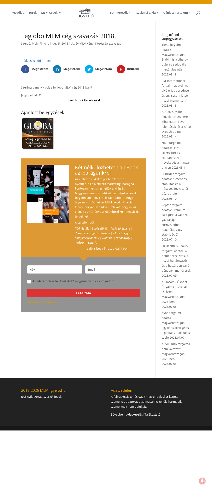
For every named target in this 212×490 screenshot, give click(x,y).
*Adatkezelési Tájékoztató (42, 302)
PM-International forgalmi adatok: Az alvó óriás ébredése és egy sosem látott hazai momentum (175, 90)
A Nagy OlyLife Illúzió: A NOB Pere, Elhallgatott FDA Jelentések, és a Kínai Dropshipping (176, 121)
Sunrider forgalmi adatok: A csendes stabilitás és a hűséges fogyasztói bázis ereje (175, 184)
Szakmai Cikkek (147, 13)
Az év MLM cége (82, 43)
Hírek (33, 13)
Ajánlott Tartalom (175, 13)
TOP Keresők (119, 13)
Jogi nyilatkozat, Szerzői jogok (41, 397)
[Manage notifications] (202, 481)
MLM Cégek (49, 13)
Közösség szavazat (108, 43)
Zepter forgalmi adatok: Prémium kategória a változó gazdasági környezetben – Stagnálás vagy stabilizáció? (175, 220)
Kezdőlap (17, 13)
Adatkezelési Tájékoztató (143, 414)
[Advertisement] (106, 459)
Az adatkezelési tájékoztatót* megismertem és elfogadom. (73, 281)
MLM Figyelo (40, 43)
